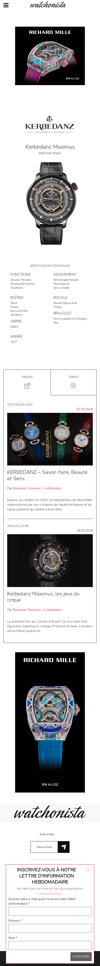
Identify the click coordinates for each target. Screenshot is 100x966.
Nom (12, 938)
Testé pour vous (20, 405)
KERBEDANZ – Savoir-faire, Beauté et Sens (47, 475)
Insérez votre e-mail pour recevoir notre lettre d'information (41, 901)
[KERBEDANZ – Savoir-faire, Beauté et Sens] (50, 439)
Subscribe (47, 834)
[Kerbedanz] (50, 125)
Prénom (15, 921)
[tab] (27, 382)
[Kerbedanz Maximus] (50, 203)
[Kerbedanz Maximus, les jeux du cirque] (50, 560)
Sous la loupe (18, 526)
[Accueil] (50, 4)
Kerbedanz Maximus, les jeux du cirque (43, 596)
